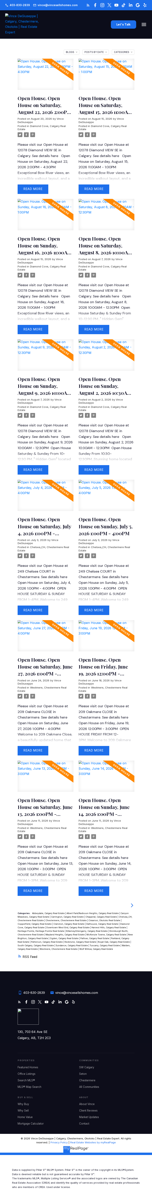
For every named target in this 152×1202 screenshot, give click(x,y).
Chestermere (87, 1080)
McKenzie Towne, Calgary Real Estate (106, 934)
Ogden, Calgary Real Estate (64, 938)
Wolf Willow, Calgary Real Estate (96, 949)
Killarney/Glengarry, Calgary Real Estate (87, 931)
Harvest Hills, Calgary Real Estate (109, 927)
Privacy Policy (59, 1142)
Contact (84, 1123)
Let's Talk (123, 24)
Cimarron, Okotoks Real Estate (104, 920)
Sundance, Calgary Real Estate (72, 945)
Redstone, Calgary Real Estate (81, 942)
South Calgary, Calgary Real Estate (36, 945)
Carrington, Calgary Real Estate (67, 917)
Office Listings (26, 1073)
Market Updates (89, 1117)
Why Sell (23, 1110)
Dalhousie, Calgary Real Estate (102, 924)
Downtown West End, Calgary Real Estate (68, 927)
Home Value (25, 1117)
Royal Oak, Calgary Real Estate (114, 942)
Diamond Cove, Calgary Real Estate (42, 408)
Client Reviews (88, 1110)
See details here (45, 155)
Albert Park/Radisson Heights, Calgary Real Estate (92, 913)
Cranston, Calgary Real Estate (69, 924)
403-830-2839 (20, 5)
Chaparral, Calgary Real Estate (102, 917)
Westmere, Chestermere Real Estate (59, 949)
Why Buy (23, 1104)
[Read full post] (45, 77)
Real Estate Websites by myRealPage (93, 1142)
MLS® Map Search (29, 1086)
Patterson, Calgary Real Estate (47, 942)
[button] (17, 5)
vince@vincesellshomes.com (57, 5)
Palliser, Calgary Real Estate (95, 938)
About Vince (87, 1104)
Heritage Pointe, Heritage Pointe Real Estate (41, 931)
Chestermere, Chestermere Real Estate (66, 920)
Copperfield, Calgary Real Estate (35, 924)
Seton (83, 1073)
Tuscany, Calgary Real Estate (105, 945)
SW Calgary (86, 1067)
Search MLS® (26, 1080)
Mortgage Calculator (31, 1123)
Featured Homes (28, 1067)
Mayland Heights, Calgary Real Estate (65, 934)
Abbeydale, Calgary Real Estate (48, 913)
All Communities (89, 1086)
